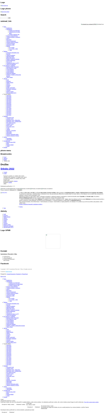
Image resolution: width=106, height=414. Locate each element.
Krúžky (5, 222)
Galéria (5, 137)
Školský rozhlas (10, 91)
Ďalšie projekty (9, 82)
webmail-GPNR (92, 24)
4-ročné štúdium (10, 69)
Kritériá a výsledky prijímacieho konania (15, 325)
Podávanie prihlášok (11, 73)
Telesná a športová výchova (12, 135)
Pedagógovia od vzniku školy (16, 284)
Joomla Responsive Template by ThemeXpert (17, 274)
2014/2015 (8, 111)
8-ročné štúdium (10, 72)
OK (9, 18)
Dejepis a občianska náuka (12, 134)
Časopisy (8, 90)
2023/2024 (8, 99)
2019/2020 (8, 104)
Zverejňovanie (6, 141)
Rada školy (8, 39)
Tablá (10, 50)
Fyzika (7, 128)
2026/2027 (8, 95)
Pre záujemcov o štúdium (9, 65)
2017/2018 (8, 108)
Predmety (5, 116)
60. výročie (11, 47)
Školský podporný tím (14, 34)
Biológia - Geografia (11, 130)
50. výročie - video (13, 48)
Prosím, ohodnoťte (5, 190)
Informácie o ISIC (10, 44)
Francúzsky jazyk (10, 126)
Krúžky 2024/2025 (10, 87)
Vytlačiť (5, 172)
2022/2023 (8, 100)
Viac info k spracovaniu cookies (91, 402)
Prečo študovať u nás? (11, 68)
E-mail (4, 173)
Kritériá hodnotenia (10, 60)
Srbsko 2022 (7, 168)
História (8, 46)
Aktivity (5, 78)
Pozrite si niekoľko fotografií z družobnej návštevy (30, 204)
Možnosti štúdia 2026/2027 (12, 67)
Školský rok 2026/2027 (14, 30)
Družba (8, 86)
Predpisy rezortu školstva (12, 35)
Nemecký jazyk (9, 124)
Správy (8, 38)
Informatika (9, 133)
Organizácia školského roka (12, 52)
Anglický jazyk (9, 118)
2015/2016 (8, 109)
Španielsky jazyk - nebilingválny (13, 121)
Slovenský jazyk (10, 117)
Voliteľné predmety (10, 55)
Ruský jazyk (9, 125)
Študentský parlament (11, 89)
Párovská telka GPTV (11, 93)
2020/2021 (8, 103)
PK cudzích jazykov (11, 122)
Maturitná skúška (10, 56)
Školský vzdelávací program (12, 59)
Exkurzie (8, 85)
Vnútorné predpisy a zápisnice (13, 37)
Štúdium (5, 51)
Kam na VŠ (9, 61)
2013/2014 (8, 113)
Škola (4, 26)
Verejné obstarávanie (11, 41)
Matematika (9, 131)
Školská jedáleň (9, 144)
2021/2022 (8, 102)
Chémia (8, 129)
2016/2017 (8, 107)
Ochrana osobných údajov (12, 42)
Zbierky (8, 83)
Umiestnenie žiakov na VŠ (12, 63)
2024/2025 (8, 98)
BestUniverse (9, 271)
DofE (7, 80)
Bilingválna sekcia (10, 57)
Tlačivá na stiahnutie (11, 64)
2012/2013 (8, 112)
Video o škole (9, 77)
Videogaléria (9, 139)
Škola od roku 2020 (10, 142)
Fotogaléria (8, 138)
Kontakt (5, 147)
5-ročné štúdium (10, 70)
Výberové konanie (10, 43)
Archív (8, 146)
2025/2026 (8, 96)
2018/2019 (8, 105)
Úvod (4, 157)
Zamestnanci (9, 29)
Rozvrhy (8, 54)
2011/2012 (8, 115)
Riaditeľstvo (9, 28)
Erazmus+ (8, 81)
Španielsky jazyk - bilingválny (13, 120)
